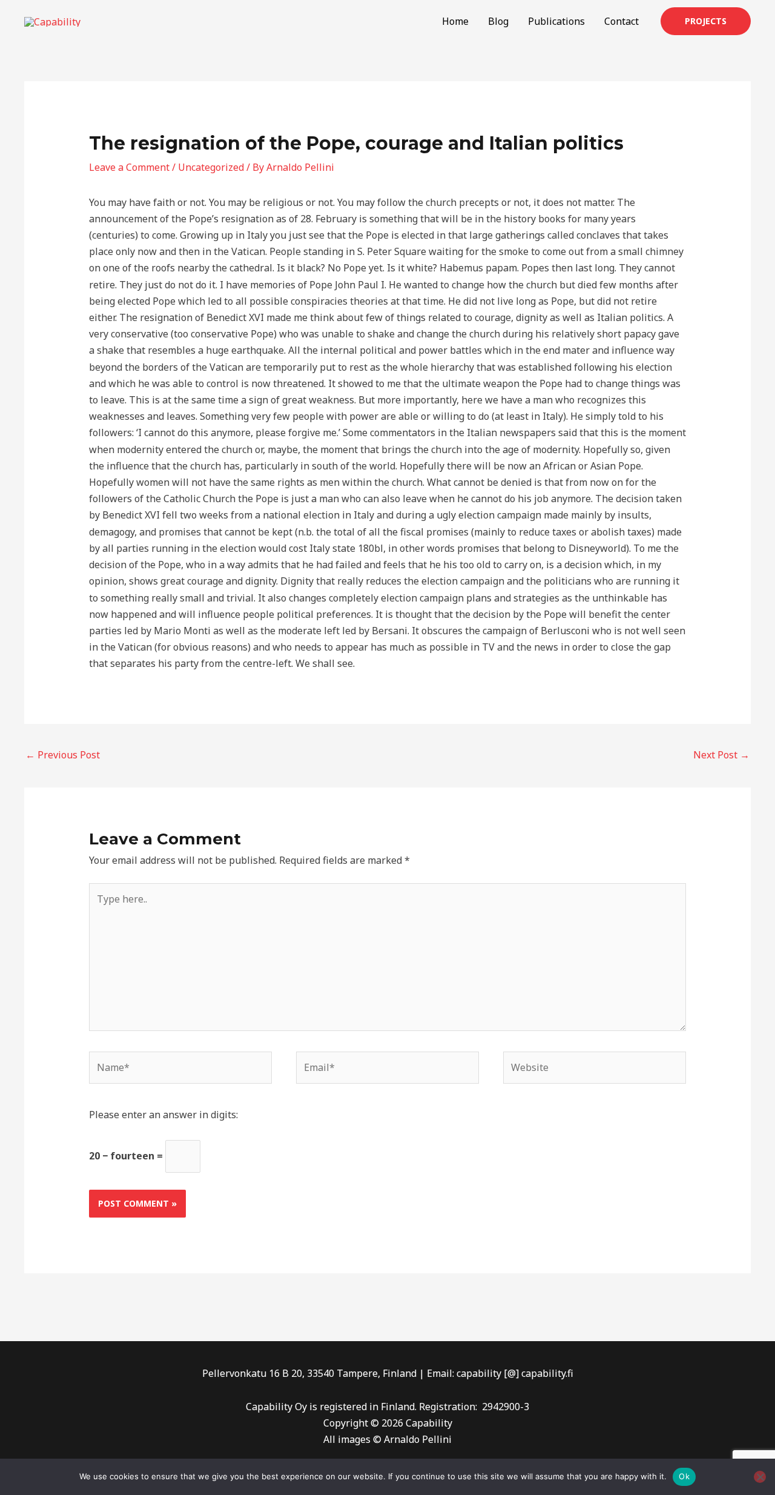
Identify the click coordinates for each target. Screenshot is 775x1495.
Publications (556, 21)
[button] (706, 21)
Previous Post (62, 754)
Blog (498, 21)
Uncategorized (211, 167)
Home (455, 21)
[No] (760, 1477)
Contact (621, 21)
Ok (684, 1476)
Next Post (721, 754)
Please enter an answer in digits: (163, 1114)
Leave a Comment (129, 167)
